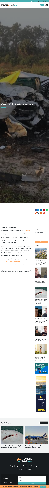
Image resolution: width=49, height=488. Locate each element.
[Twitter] (47, 1)
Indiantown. (27, 230)
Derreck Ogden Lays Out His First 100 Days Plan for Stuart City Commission (41, 339)
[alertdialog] (24, 486)
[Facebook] (43, 1)
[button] (41, 5)
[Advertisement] (16, 216)
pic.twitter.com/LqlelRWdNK (13, 261)
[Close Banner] (47, 486)
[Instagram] (45, 1)
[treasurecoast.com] (46, 5)
